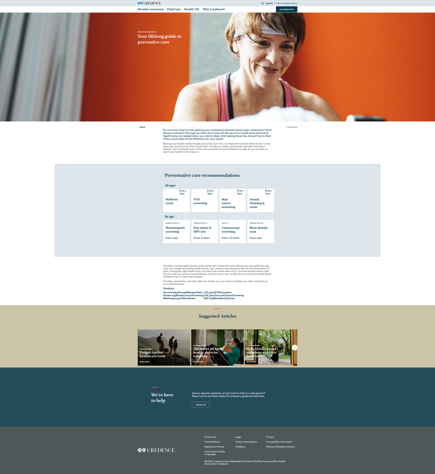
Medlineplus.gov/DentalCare (179, 298)
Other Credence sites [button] (286, 3)
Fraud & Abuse (212, 441)
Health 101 (191, 9)
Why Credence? (214, 9)
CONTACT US (201, 404)
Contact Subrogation (246, 441)
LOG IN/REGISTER (286, 9)
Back (142, 127)
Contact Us (210, 436)
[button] (262, 3)
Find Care (174, 9)
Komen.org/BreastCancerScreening (183, 295)
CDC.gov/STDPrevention (218, 292)
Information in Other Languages (214, 453)
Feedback (240, 446)
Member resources (151, 9)
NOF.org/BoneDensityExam (219, 298)
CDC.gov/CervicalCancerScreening (224, 295)
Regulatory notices (214, 446)
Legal (238, 436)
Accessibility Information (279, 441)
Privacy (270, 436)
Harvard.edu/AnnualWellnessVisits (183, 292)
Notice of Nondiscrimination (280, 446)
